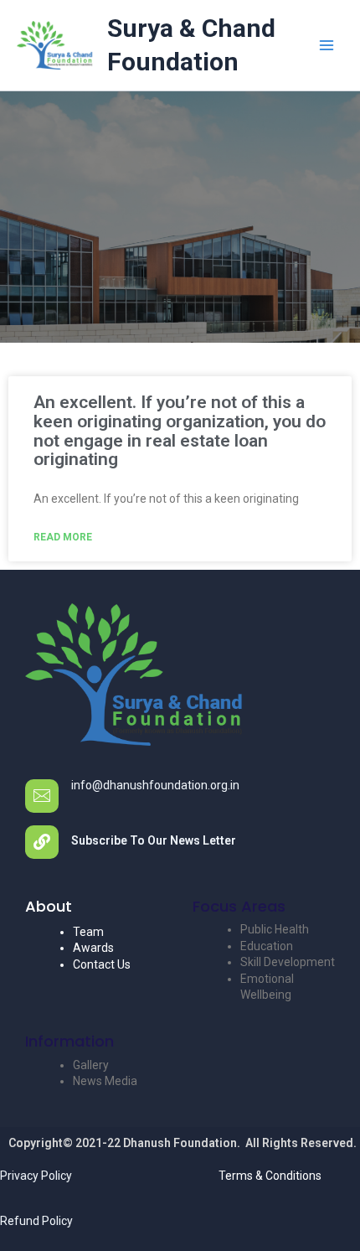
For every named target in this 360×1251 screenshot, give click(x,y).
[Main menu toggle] (326, 45)
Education (266, 946)
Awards (93, 947)
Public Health (274, 929)
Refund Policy (36, 1221)
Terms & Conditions (270, 1175)
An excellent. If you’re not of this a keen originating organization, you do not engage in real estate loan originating (179, 430)
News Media (105, 1081)
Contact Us (102, 964)
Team (88, 931)
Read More (62, 537)
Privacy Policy (36, 1175)
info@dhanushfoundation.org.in (155, 785)
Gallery (91, 1065)
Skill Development (287, 962)
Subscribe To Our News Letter (153, 840)
